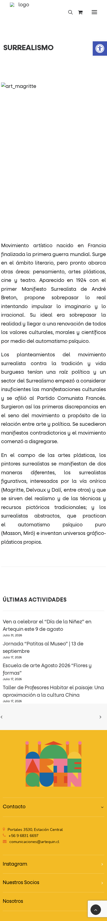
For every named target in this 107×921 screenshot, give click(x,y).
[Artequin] (21, 12)
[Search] (68, 12)
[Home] (53, 764)
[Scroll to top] (96, 909)
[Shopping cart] (78, 12)
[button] (94, 12)
